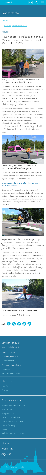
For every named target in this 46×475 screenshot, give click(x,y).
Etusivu (5, 390)
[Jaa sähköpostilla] (24, 324)
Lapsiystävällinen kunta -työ (13, 421)
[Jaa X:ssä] (13, 324)
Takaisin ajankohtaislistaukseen (15, 25)
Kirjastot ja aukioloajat (11, 417)
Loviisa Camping (8, 425)
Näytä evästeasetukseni (11, 373)
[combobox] (30, 2)
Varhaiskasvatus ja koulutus (13, 433)
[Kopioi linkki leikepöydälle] (29, 324)
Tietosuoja (6, 369)
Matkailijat (7, 448)
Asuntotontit (7, 409)
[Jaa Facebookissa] (8, 324)
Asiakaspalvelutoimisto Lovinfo (14, 405)
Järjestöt (6, 454)
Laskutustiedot (8, 360)
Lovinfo (5, 386)
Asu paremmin (8, 413)
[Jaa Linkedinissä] (19, 324)
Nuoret (5, 429)
